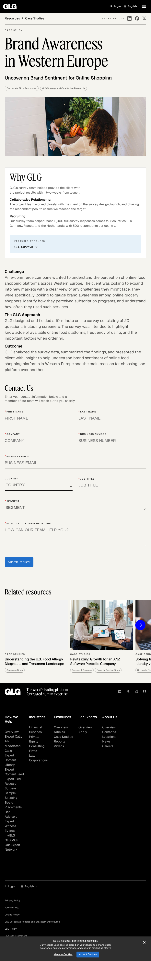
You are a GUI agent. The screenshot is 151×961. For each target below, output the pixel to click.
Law (32, 755)
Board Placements (13, 804)
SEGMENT (12, 501)
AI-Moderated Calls (13, 746)
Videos (59, 746)
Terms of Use (12, 907)
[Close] (144, 942)
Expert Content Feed (14, 771)
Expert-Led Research (13, 781)
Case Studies (63, 737)
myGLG (10, 835)
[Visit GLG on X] (128, 691)
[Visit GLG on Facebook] (144, 691)
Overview (12, 732)
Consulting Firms (37, 748)
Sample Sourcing (11, 795)
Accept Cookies (88, 954)
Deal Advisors (11, 814)
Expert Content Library (10, 760)
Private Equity (34, 739)
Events (10, 831)
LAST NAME (87, 411)
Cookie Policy (12, 914)
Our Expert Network (12, 847)
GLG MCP (11, 840)
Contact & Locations (109, 734)
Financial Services (35, 729)
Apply (82, 732)
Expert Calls (13, 736)
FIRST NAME (14, 411)
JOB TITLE (86, 478)
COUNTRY (11, 478)
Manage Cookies (63, 954)
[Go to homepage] (13, 692)
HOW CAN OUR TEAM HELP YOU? (28, 523)
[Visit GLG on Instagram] (136, 691)
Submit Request (19, 562)
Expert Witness (10, 823)
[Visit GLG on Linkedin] (120, 691)
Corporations (38, 760)
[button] (115, 6)
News (106, 741)
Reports (59, 741)
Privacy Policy (12, 900)
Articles (59, 732)
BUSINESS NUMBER (92, 433)
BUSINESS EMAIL (17, 456)
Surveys (11, 788)
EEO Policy (11, 928)
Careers (107, 746)
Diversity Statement (16, 935)
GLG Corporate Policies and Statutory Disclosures (32, 921)
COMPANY (12, 433)
